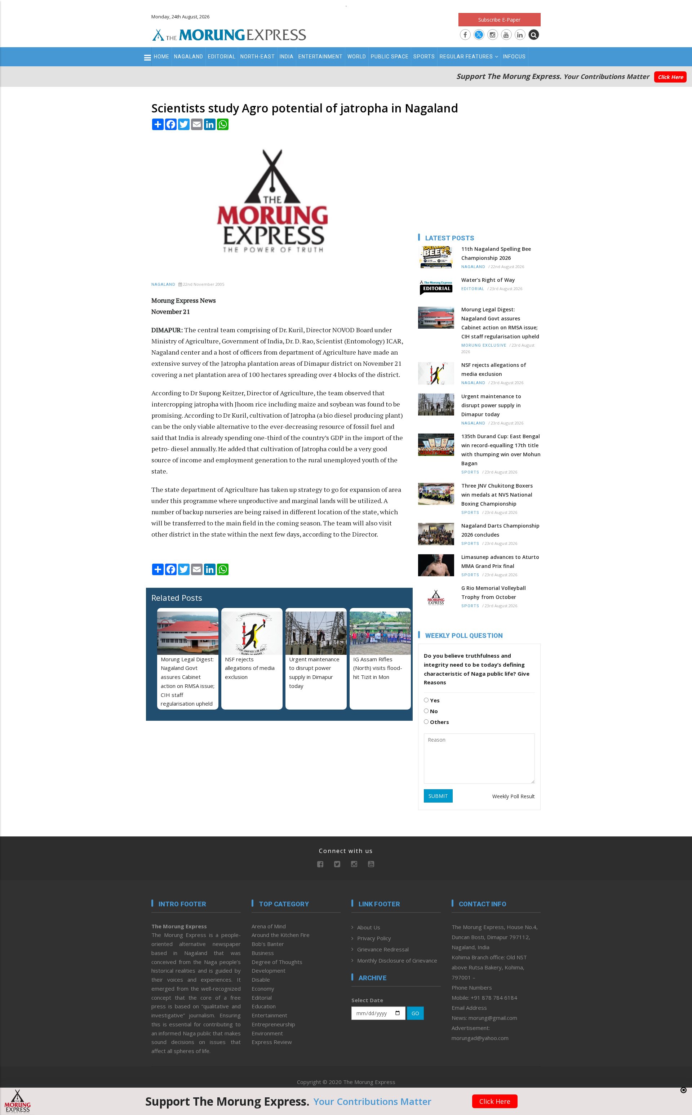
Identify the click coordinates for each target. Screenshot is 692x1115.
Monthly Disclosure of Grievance (397, 960)
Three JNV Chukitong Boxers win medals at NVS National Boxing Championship (497, 494)
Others (439, 721)
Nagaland (188, 56)
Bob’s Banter (268, 943)
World (356, 56)
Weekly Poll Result (513, 796)
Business (263, 952)
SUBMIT (438, 795)
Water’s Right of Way (488, 279)
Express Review (272, 1041)
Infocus (514, 56)
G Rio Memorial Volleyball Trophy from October (493, 592)
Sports (424, 56)
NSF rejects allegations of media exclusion (250, 668)
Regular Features (466, 56)
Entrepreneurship (273, 1024)
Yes (434, 700)
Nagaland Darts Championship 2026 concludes (500, 530)
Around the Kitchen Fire (281, 934)
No (433, 711)
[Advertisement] (119, 630)
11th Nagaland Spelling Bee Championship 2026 (496, 253)
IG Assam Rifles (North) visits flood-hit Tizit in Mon (377, 668)
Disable (261, 979)
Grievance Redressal (383, 949)
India (287, 56)
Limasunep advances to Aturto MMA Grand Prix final (500, 561)
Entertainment (320, 56)
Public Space (390, 56)
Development (268, 970)
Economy (263, 988)
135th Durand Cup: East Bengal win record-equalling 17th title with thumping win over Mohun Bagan (501, 450)
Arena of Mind (269, 926)
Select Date (367, 1000)
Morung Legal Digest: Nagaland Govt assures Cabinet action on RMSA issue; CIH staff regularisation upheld (500, 323)
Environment (267, 1033)
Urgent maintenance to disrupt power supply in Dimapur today (491, 405)
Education (264, 1006)
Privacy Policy (374, 938)
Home (161, 56)
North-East (257, 56)
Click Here (670, 77)
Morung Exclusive (483, 345)
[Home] (229, 33)
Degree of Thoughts (277, 961)
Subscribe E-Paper (499, 19)
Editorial (222, 56)
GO (415, 1013)
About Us (368, 927)
